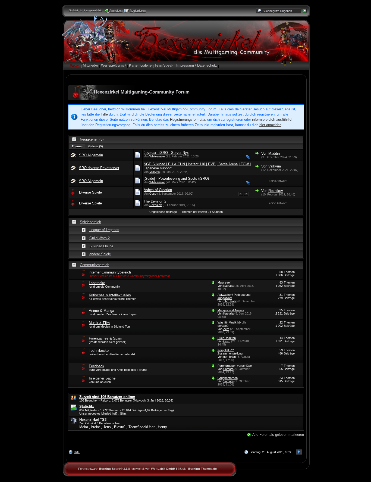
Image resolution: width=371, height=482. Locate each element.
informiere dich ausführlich (272, 119)
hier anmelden (270, 125)
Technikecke (99, 351)
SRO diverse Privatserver (99, 168)
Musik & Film (99, 323)
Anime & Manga (101, 311)
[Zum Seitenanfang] (299, 452)
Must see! (224, 282)
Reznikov (275, 191)
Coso (152, 193)
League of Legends (104, 230)
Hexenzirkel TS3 (92, 420)
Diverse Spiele (90, 192)
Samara (228, 369)
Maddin (274, 153)
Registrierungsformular (187, 119)
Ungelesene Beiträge (163, 211)
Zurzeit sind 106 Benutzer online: (107, 397)
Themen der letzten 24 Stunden (202, 211)
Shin (123, 413)
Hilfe (104, 114)
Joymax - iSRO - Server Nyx (166, 153)
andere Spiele (100, 254)
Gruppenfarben (228, 378)
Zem (226, 329)
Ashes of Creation (158, 190)
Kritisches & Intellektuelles (110, 295)
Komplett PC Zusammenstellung (230, 352)
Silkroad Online (101, 246)
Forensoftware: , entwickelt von (126, 468)
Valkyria (154, 171)
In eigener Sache (102, 378)
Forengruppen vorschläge (235, 365)
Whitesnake (157, 156)
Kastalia (228, 285)
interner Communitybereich (110, 272)
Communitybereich (94, 265)
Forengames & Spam (105, 338)
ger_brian (229, 356)
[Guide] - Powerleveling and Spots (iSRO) (176, 178)
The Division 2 (155, 201)
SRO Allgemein (91, 155)
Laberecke (97, 283)
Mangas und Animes (231, 310)
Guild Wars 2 (99, 238)
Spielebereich (90, 222)
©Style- (197, 468)
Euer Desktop (227, 338)
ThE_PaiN (230, 301)
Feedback (96, 366)
